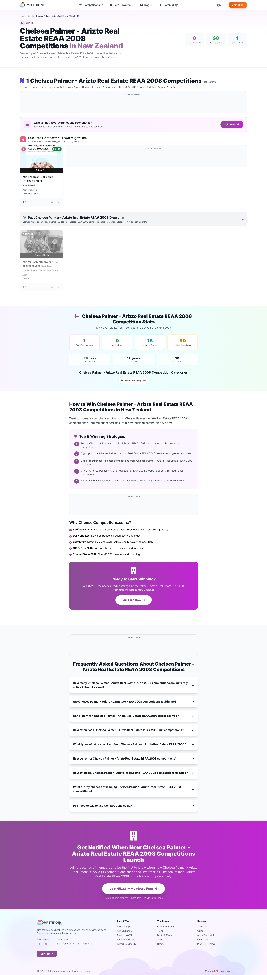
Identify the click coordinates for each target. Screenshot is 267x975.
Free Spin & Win (125, 935)
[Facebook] (39, 944)
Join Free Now (132, 600)
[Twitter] (46, 944)
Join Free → (47, 953)
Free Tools (202, 939)
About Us (202, 926)
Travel (160, 930)
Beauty (160, 943)
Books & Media (164, 935)
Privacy (201, 943)
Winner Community (126, 943)
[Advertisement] (133, 104)
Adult (24, 275)
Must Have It (29, 185)
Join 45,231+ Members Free (131, 888)
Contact (201, 930)
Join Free (238, 5)
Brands (31, 16)
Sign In (220, 5)
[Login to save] (52, 201)
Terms (212, 943)
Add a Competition (206, 935)
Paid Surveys (123, 926)
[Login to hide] (58, 201)
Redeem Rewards (126, 939)
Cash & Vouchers (29, 190)
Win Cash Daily (124, 930)
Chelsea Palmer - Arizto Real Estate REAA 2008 (40, 270)
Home (22, 16)
